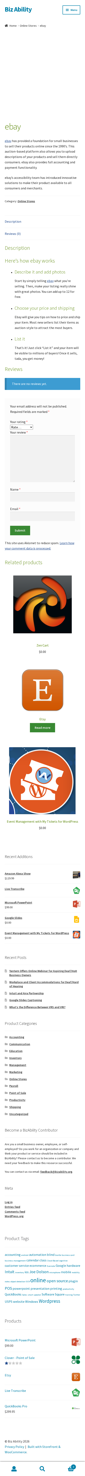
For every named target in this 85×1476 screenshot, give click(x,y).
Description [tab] (13, 221)
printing (56, 1288)
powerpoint (21, 1288)
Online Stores (28, 25)
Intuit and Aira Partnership (26, 993)
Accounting (16, 1037)
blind (50, 1255)
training (69, 1294)
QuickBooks (13, 1294)
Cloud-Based (53, 1260)
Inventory (15, 1058)
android (24, 1255)
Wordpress (49, 1301)
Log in (9, 1202)
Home (13, 25)
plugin (73, 1281)
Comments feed (15, 1211)
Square (60, 1294)
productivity (68, 1289)
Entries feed (12, 1207)
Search (42, 1469)
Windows (31, 1301)
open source (57, 1280)
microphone (54, 1272)
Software (48, 1294)
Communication (19, 1044)
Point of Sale (17, 1093)
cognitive (63, 1260)
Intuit (9, 1271)
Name (15, 489)
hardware (73, 1265)
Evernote (51, 1266)
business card (68, 1255)
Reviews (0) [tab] (13, 234)
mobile (66, 1272)
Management (17, 1065)
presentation (40, 1288)
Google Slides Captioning (25, 1000)
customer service (17, 1265)
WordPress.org (14, 1216)
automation (37, 1255)
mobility (76, 1272)
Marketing (15, 1072)
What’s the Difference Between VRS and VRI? (37, 1007)
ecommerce (38, 1265)
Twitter (76, 1294)
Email (15, 509)
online (38, 1280)
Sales (24, 1294)
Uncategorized (18, 1114)
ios (27, 1272)
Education (15, 1051)
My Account (14, 1469)
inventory (19, 1272)
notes (7, 1281)
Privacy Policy (14, 1447)
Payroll (13, 1086)
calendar (32, 1260)
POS (8, 1288)
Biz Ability (18, 9)
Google (61, 1265)
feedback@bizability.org (56, 1172)
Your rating (19, 422)
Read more (42, 727)
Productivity (17, 1100)
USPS (8, 1301)
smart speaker (34, 1294)
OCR (28, 1281)
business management (15, 1260)
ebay (8, 141)
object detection (18, 1281)
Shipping (15, 1107)
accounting (13, 1255)
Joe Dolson (39, 1271)
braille (58, 1255)
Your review (19, 432)
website (19, 1301)
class (42, 1260)
